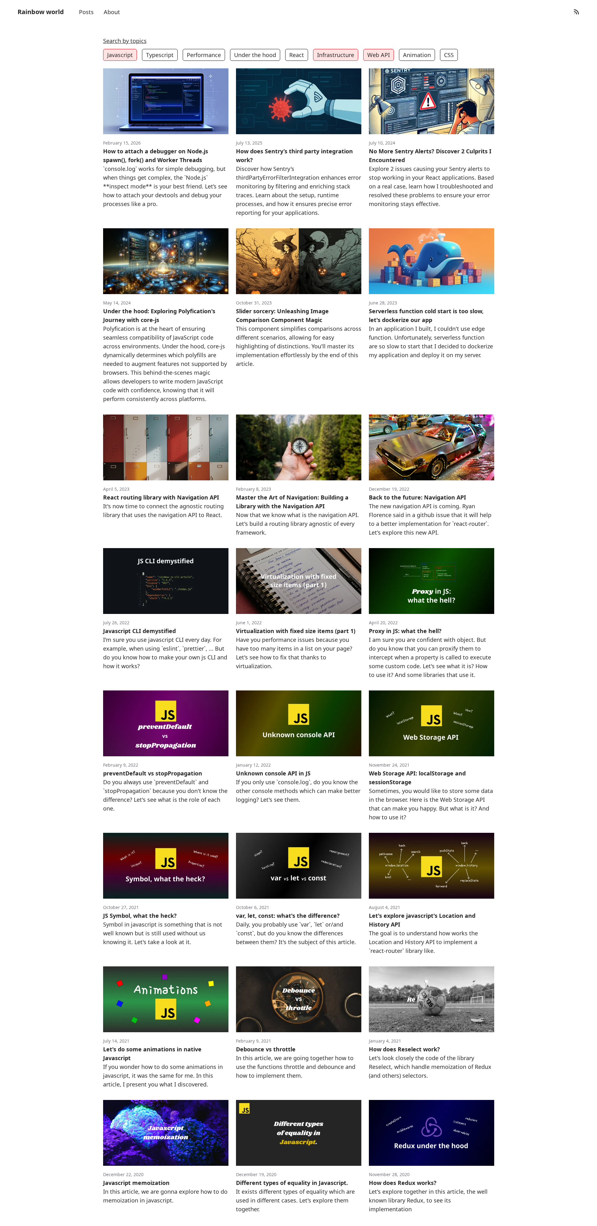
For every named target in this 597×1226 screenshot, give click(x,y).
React (296, 55)
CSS (449, 55)
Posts (86, 12)
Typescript (160, 55)
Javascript (120, 55)
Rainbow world (41, 12)
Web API (378, 55)
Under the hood (255, 55)
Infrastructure (335, 55)
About (112, 12)
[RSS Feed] (576, 12)
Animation (417, 55)
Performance (204, 55)
